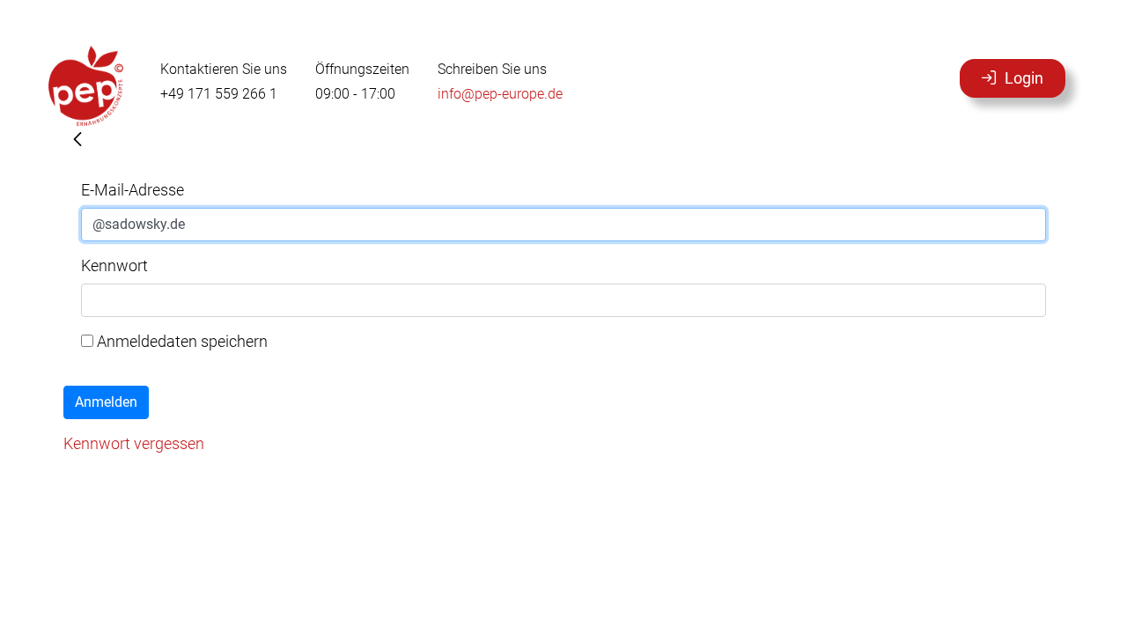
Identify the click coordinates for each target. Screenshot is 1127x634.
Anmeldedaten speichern (180, 341)
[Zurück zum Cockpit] (85, 86)
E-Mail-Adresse (132, 190)
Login (1024, 78)
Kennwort (114, 265)
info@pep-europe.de (500, 93)
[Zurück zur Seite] (77, 141)
